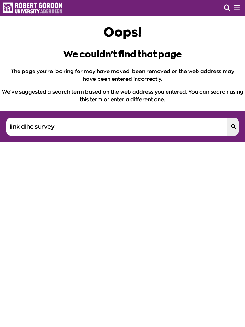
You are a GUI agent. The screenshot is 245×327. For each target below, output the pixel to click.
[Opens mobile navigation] (237, 8)
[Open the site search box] (227, 8)
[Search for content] (233, 127)
